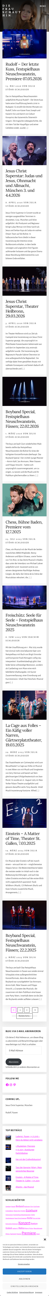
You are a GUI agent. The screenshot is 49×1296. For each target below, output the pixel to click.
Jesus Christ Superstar (21, 1218)
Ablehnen (24, 1279)
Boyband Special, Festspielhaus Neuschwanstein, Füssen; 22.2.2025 (21, 943)
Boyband (20, 1206)
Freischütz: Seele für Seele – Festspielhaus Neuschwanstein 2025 (24, 622)
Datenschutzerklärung (26, 1292)
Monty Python (29, 1228)
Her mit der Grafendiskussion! (28, 1159)
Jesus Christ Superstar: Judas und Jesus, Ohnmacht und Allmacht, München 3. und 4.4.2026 (24, 183)
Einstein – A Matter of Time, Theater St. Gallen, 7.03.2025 (23, 838)
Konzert (24, 1223)
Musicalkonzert (38, 1228)
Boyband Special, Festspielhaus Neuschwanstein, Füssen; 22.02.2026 (22, 419)
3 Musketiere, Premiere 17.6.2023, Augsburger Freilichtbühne (25, 1149)
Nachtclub (13, 1234)
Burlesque (27, 1206)
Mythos (8, 1234)
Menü (43, 6)
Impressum (38, 1292)
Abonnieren (14, 1062)
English (23, 1211)
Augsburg (8, 1206)
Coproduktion (9, 1211)
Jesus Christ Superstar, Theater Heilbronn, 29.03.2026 (22, 309)
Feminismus (9, 1214)
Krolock (9, 1228)
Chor (31, 1206)
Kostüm (34, 1223)
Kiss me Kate (36, 1218)
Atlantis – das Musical (25, 1187)
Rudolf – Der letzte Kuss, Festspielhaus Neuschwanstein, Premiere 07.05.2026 (24, 71)
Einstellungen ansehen (24, 1286)
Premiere (29, 1233)
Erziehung (31, 1210)
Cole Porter (36, 1206)
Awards (13, 1206)
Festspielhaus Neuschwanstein (22, 1214)
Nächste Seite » (26, 1016)
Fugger (33, 1214)
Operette (18, 1234)
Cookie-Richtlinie (12, 1292)
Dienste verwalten (24, 1264)
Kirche (30, 1218)
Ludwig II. (15, 1228)
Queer (38, 1234)
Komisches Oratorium (12, 1223)
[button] (45, 1239)
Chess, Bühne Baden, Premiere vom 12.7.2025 (24, 526)
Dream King (17, 1211)
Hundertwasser (10, 1218)
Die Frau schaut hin (12, 10)
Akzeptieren (24, 1271)
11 (36, 1010)
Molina (21, 1228)
